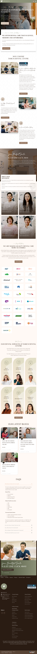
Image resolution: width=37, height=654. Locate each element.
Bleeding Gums (14, 613)
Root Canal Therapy (28, 599)
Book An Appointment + (8, 569)
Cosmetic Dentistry (15, 594)
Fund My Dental (14, 637)
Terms (14, 651)
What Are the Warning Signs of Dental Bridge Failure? (8, 442)
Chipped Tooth (14, 616)
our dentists (20, 183)
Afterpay (13, 634)
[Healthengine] (4, 613)
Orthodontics (14, 622)
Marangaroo (28, 577)
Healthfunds (14, 627)
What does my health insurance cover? (12, 532)
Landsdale (6, 577)
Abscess (13, 615)
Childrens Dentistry (15, 606)
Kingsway (11, 577)
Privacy (3, 652)
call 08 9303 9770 (5, 572)
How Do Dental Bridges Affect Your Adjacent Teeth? (8, 466)
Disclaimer (6, 652)
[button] (18, 483)
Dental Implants (27, 610)
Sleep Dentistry (14, 608)
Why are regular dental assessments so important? (14, 530)
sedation (23, 134)
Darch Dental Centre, (5, 250)
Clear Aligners (14, 623)
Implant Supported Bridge (29, 615)
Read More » (3, 447)
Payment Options (15, 625)
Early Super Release (11, 498)
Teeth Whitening (11, 353)
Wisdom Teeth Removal (28, 596)
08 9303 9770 (4, 592)
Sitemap (10, 652)
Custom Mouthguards (28, 602)
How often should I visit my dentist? (11, 527)
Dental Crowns (14, 599)
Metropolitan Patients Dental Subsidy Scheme (15, 517)
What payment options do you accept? (12, 483)
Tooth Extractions (27, 597)
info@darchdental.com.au (6, 594)
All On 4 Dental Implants (28, 618)
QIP (19, 75)
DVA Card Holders (15, 633)
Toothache (13, 612)
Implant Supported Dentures (29, 616)
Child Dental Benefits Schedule (15, 514)
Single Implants (27, 612)
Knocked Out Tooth (15, 618)
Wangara (15, 577)
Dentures (13, 602)
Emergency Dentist (15, 610)
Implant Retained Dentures (29, 613)
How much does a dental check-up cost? (12, 525)
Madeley (26, 86)
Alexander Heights (22, 577)
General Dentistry (28, 594)
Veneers (13, 597)
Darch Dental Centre (24, 160)
